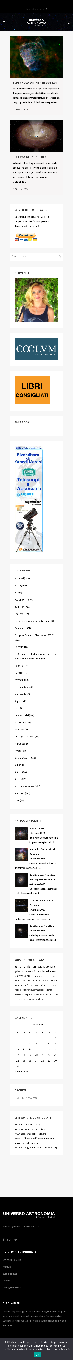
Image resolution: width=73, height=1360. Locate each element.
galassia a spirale (39, 985)
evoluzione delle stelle (25, 980)
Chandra (19, 614)
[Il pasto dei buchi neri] (36, 136)
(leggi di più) (32, 226)
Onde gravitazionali (25, 736)
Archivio (7, 1266)
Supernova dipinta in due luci (36, 82)
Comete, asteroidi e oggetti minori (32, 621)
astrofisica (50, 976)
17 (18, 1055)
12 (30, 1049)
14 (42, 1049)
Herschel (19, 665)
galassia (19, 971)
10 (17, 1049)
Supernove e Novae (24, 786)
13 (36, 1049)
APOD (18, 585)
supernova (30, 999)
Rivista (18, 751)
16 (55, 1049)
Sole (17, 765)
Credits (6, 1280)
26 (30, 1060)
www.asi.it (32, 1138)
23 (55, 1055)
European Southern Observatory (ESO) (34, 635)
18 (24, 1055)
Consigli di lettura (12, 1287)
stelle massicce (41, 994)
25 (24, 1060)
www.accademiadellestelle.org (30, 1133)
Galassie (19, 647)
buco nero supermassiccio (33, 990)
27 (36, 1060)
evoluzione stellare (46, 980)
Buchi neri (19, 607)
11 (24, 1049)
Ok (37, 1354)
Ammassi (19, 578)
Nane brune (20, 722)
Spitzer (18, 772)
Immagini (19, 680)
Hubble (18, 672)
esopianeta (29, 994)
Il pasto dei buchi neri (30, 157)
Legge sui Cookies (12, 1260)
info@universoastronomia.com (24, 1226)
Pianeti (18, 743)
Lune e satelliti (22, 715)
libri (16, 708)
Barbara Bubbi (10, 1273)
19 (30, 1055)
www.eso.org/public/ (26, 1147)
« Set (17, 1071)
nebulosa (50, 971)
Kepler (18, 701)
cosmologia (38, 976)
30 (55, 1060)
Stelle (17, 779)
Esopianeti (20, 628)
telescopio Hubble (34, 971)
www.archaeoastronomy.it (28, 1124)
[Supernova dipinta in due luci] (36, 57)
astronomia (22, 966)
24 (17, 1060)
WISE (17, 800)
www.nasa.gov (46, 1138)
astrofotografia (22, 985)
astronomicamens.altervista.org (31, 1129)
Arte (17, 592)
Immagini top (21, 687)
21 (43, 1055)
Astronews (20, 599)
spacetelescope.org (47, 1147)
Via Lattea (20, 793)
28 (42, 1060)
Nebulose (19, 729)
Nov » (24, 1071)
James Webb (21, 694)
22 (49, 1055)
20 (36, 1055)
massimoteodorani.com (27, 1143)
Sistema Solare (22, 758)
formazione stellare (43, 966)
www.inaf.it (21, 1138)
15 (49, 1049)
